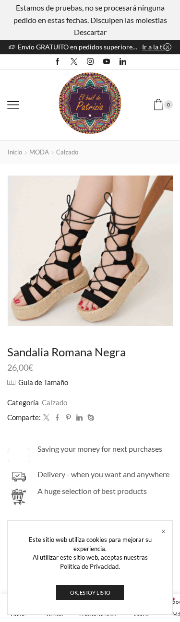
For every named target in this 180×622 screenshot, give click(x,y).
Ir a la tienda (156, 47)
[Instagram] (90, 62)
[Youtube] (106, 62)
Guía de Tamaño (43, 382)
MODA (39, 152)
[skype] (89, 418)
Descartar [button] (90, 31)
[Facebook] (57, 62)
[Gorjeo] (46, 418)
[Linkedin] (123, 62)
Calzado (67, 152)
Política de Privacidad (89, 566)
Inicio (15, 152)
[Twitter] (74, 62)
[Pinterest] (68, 418)
